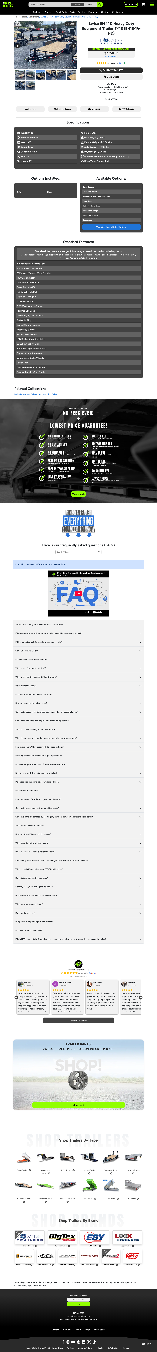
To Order (70, 1348)
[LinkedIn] (84, 1342)
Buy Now (32, 109)
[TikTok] (94, 1342)
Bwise (30, 132)
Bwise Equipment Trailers (25, 394)
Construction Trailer (48, 394)
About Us (67, 1329)
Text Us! (148, 1344)
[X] (89, 1342)
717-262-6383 (78, 1313)
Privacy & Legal (57, 1348)
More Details (78, 494)
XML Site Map (113, 1348)
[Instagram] (68, 1342)
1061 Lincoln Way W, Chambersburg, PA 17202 (78, 1319)
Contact (55, 1329)
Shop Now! (78, 1105)
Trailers (24, 17)
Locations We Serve (85, 1348)
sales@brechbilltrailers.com (78, 1316)
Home (16, 17)
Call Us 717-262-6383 (112, 70)
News (78, 1329)
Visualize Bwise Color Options (111, 227)
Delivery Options (64, 109)
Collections (100, 1348)
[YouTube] (73, 1342)
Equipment (34, 17)
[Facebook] (63, 1342)
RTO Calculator (128, 109)
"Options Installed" (78, 258)
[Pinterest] (78, 1342)
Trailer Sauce (100, 1329)
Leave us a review (78, 1020)
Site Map (126, 1348)
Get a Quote (112, 76)
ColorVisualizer (18, 1233)
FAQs (87, 1329)
